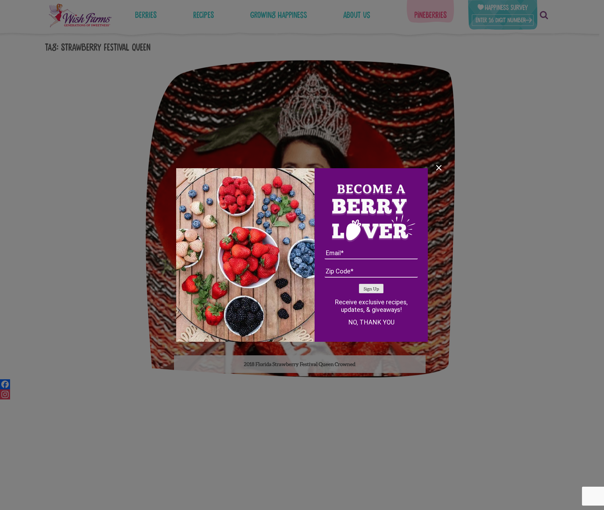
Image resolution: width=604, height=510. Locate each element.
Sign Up (371, 289)
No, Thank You (371, 322)
